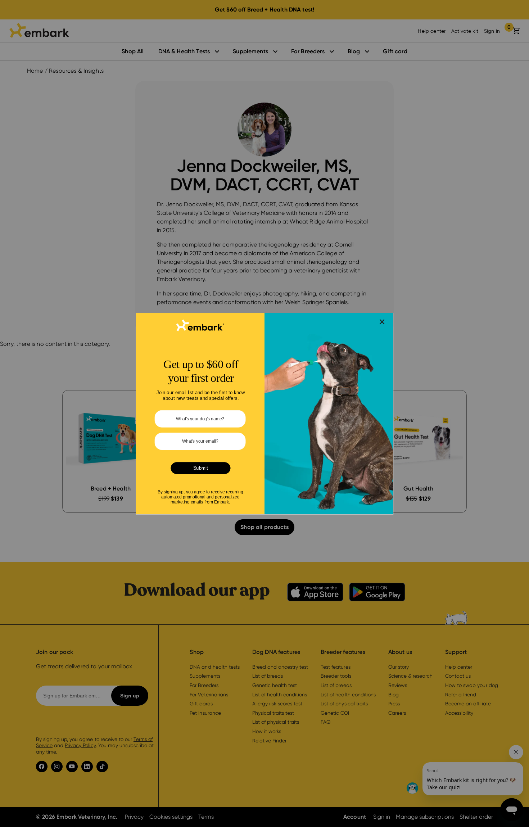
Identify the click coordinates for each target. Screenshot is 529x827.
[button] (382, 321)
